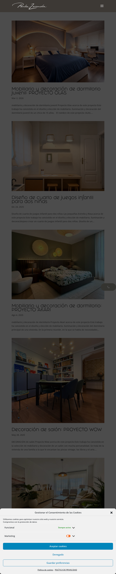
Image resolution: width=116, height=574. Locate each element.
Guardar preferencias (58, 562)
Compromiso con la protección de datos (20, 522)
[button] (111, 512)
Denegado (58, 554)
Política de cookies (45, 570)
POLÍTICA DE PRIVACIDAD (66, 570)
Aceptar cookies (58, 546)
